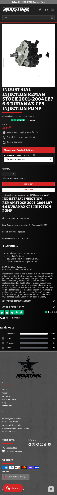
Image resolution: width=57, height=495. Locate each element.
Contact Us (6, 396)
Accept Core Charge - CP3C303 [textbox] (28, 155)
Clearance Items (38, 2)
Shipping (5, 178)
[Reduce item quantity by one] (4, 174)
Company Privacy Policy (12, 425)
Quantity (6, 169)
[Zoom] (39, 76)
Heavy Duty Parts (9, 399)
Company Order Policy (11, 419)
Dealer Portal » (8, 432)
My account (7, 406)
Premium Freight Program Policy (15, 428)
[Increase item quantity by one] (13, 174)
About (4, 390)
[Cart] (46, 10)
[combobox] (28, 17)
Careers (5, 393)
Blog (4, 403)
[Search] (52, 17)
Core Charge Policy (10, 422)
